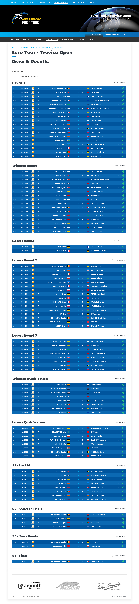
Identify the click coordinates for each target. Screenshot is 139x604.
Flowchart (81, 39)
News (21, 2)
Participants (37, 39)
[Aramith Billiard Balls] (30, 585)
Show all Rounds (29, 76)
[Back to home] (27, 18)
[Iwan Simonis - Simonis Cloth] (109, 585)
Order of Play (78, 2)
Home (13, 2)
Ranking (111, 34)
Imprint (113, 596)
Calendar (43, 2)
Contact (126, 34)
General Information (20, 39)
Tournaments (60, 2)
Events (94, 34)
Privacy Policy (121, 596)
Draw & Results (52, 39)
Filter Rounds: (17, 72)
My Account (96, 2)
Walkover (119, 82)
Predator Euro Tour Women (41, 47)
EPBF (13, 47)
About (30, 2)
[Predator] (69, 585)
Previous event (59, 47)
